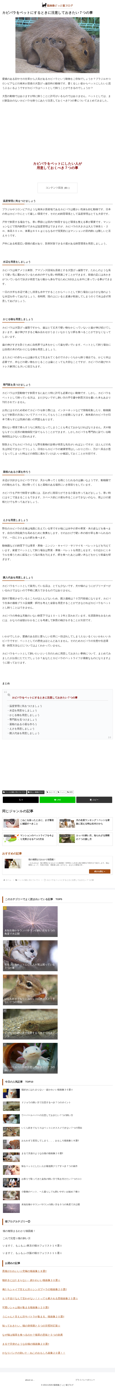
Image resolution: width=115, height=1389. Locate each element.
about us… (30, 1380)
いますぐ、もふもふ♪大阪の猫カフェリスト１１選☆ (32, 1253)
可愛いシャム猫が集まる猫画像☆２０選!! (25, 1307)
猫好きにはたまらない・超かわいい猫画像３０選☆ (31, 1280)
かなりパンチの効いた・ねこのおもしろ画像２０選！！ (33, 1353)
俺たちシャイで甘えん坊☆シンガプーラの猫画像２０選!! (34, 1289)
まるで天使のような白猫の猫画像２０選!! (25, 1344)
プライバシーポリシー (85, 1380)
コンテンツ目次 (54, 187)
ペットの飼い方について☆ (15, 792)
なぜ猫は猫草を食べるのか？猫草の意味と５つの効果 (32, 1334)
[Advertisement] (57, 126)
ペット (62, 792)
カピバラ (52, 792)
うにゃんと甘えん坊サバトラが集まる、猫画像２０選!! (33, 1316)
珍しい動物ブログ (37, 792)
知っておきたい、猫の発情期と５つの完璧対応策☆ (31, 1325)
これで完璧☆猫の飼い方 (17, 1238)
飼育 (71, 792)
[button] (94, 800)
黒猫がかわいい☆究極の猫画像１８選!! (24, 1271)
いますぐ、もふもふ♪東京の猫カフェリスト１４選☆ (32, 1245)
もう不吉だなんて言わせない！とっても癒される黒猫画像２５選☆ (40, 1298)
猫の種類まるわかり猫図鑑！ (19, 1231)
